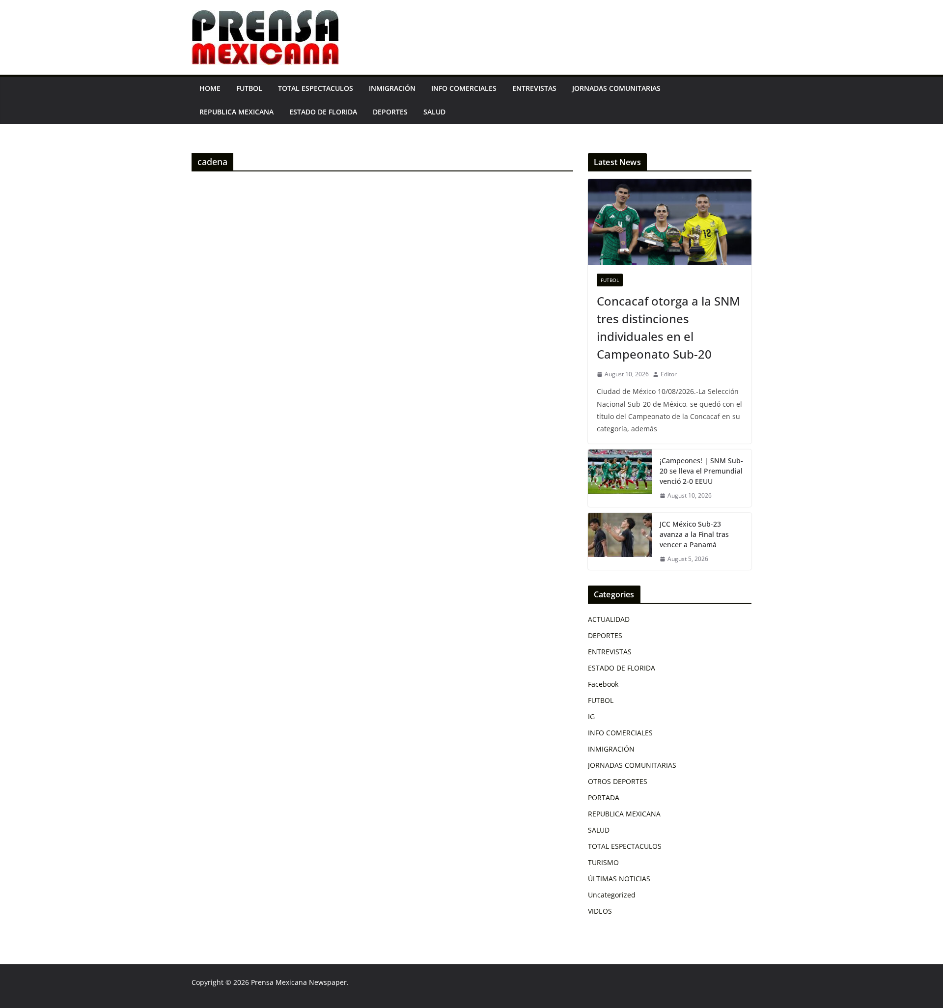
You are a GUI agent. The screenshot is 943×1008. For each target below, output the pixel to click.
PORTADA (603, 797)
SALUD (434, 111)
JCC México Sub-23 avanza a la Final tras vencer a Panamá (694, 534)
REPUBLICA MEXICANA (236, 111)
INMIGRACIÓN (392, 88)
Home (210, 88)
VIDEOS (600, 911)
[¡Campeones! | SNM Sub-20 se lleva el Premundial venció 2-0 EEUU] (620, 478)
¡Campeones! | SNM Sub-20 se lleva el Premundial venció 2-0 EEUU (701, 471)
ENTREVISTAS (534, 88)
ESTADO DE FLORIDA (323, 111)
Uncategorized (612, 894)
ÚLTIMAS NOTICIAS (619, 878)
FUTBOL (249, 88)
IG (591, 716)
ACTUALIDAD (609, 619)
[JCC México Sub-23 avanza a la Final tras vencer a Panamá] (620, 541)
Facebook (603, 684)
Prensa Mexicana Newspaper (299, 982)
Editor (669, 374)
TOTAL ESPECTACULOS (315, 88)
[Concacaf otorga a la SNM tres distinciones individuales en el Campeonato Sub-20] (669, 222)
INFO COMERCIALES (464, 88)
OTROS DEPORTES (617, 781)
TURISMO (603, 862)
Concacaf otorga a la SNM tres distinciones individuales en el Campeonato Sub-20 (668, 327)
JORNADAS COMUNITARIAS (616, 88)
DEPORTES (390, 111)
